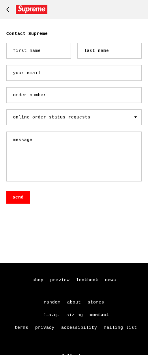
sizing (74, 315)
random (52, 302)
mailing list (120, 327)
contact (99, 315)
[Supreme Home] (25, 9)
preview (59, 280)
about (74, 302)
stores (96, 302)
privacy (44, 327)
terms (21, 327)
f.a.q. (51, 315)
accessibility (79, 327)
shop (37, 280)
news (110, 280)
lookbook (87, 280)
